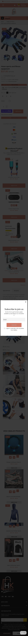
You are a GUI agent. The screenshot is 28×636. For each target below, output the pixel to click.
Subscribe (14, 325)
